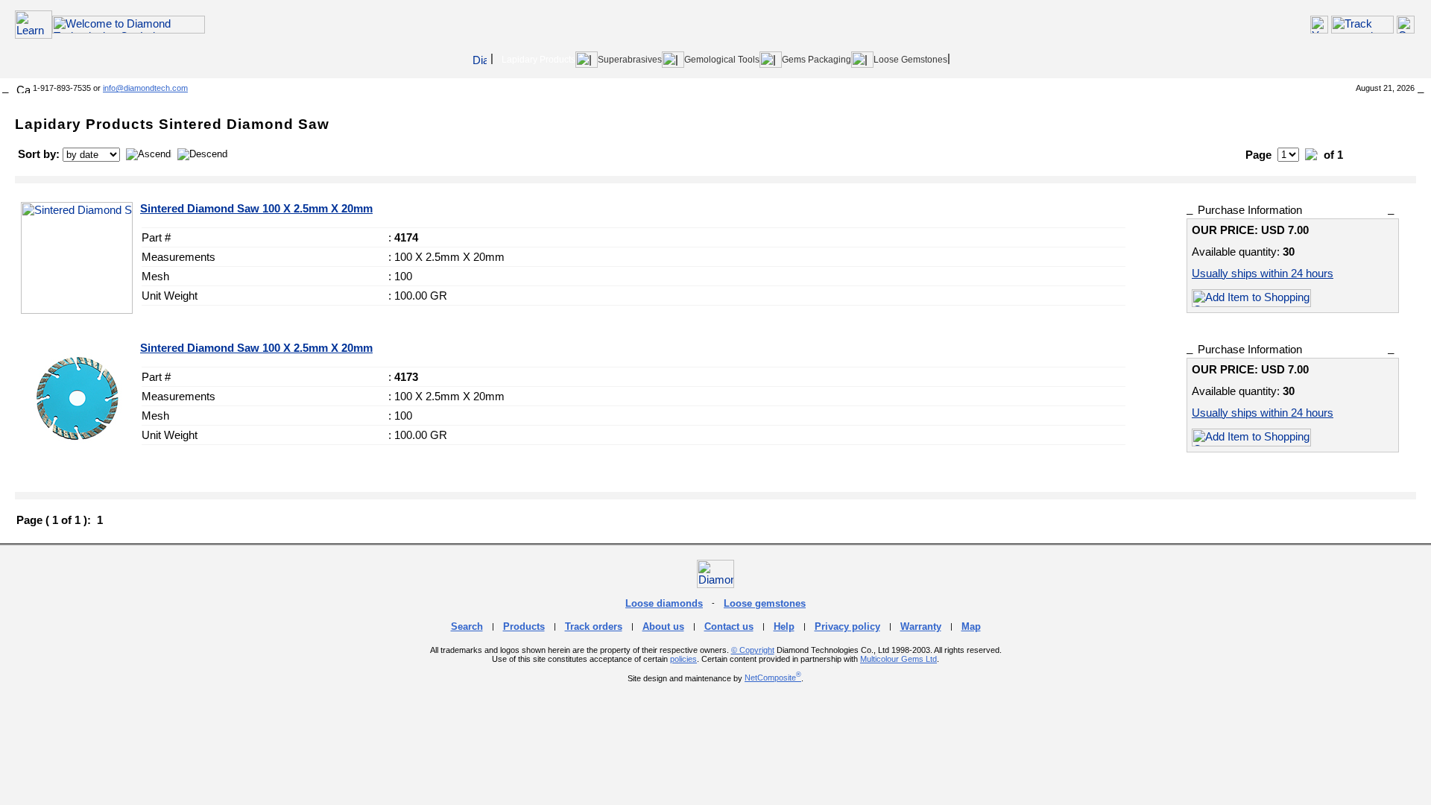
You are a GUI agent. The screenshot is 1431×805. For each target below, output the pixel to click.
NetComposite (773, 677)
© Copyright (752, 649)
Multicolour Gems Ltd (898, 658)
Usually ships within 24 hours (1262, 273)
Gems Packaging (816, 59)
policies (683, 658)
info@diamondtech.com (145, 87)
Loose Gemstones (910, 59)
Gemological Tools (721, 59)
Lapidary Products (538, 59)
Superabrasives (630, 59)
